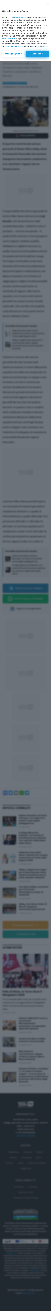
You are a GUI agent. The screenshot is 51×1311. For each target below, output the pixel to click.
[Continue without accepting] (48, 4)
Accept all (38, 54)
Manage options (13, 54)
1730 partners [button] (20, 17)
